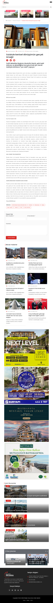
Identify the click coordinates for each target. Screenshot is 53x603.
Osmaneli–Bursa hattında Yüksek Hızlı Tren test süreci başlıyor (14, 315)
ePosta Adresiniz (31, 215)
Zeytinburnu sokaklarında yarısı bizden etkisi (15, 264)
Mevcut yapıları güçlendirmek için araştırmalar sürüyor (26, 14)
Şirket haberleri (33, 554)
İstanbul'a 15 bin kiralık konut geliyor (36, 289)
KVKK (31, 600)
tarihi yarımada (27, 207)
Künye (24, 600)
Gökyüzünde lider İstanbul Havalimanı (16, 510)
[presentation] (46, 551)
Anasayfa (9, 20)
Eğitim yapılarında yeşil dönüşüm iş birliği (17, 540)
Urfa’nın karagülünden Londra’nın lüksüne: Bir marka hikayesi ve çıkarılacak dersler (10, 12)
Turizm (8, 500)
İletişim (28, 600)
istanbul (16, 207)
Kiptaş (43, 204)
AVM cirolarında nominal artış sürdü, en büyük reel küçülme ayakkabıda (26, 496)
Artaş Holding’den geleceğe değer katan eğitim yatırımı (36, 314)
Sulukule (30, 204)
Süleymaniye (37, 204)
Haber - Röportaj (10, 530)
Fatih (21, 207)
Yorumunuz (8, 223)
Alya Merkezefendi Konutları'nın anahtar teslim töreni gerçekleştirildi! (15, 561)
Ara (51, 7)
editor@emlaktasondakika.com (35, 581)
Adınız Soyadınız (10, 215)
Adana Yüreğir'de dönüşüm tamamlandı (41, 14)
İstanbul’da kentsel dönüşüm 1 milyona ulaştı (15, 289)
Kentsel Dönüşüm (16, 20)
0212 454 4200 (32, 579)
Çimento (8, 515)
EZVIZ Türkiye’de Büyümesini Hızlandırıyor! (37, 562)
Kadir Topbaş (9, 207)
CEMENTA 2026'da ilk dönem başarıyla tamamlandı (20, 525)
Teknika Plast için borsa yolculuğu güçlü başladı (35, 264)
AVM (8, 486)
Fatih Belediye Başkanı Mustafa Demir (19, 204)
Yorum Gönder (11, 237)
